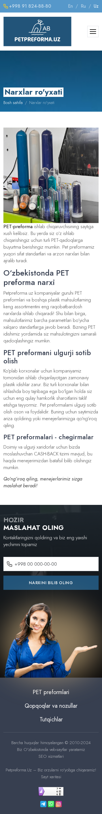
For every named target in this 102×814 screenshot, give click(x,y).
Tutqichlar (51, 719)
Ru (83, 6)
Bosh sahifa (13, 102)
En (70, 6)
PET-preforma (18, 226)
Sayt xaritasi (51, 777)
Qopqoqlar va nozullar (51, 706)
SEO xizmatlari (51, 756)
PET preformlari (51, 692)
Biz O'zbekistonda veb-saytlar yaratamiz (51, 749)
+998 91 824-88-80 (30, 6)
